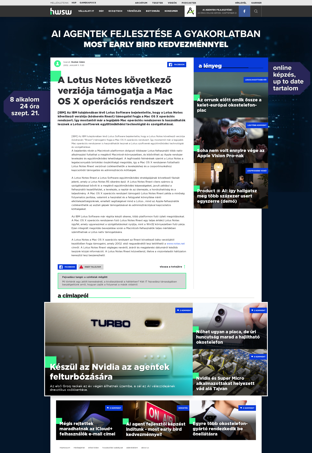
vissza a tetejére (171, 267)
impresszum (65, 448)
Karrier (256, 3)
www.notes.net (176, 243)
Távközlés (134, 11)
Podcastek (189, 3)
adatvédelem (132, 448)
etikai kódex (93, 448)
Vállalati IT (86, 11)
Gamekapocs (88, 3)
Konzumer (171, 11)
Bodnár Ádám (78, 62)
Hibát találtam (93, 267)
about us (145, 448)
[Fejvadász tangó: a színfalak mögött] (122, 280)
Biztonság (153, 11)
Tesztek (157, 3)
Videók (172, 3)
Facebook (179, 64)
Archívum (141, 3)
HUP (74, 3)
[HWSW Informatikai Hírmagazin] (61, 11)
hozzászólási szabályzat (112, 448)
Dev (101, 11)
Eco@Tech (115, 11)
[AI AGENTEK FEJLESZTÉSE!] (190, 11)
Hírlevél (241, 3)
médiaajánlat (79, 448)
